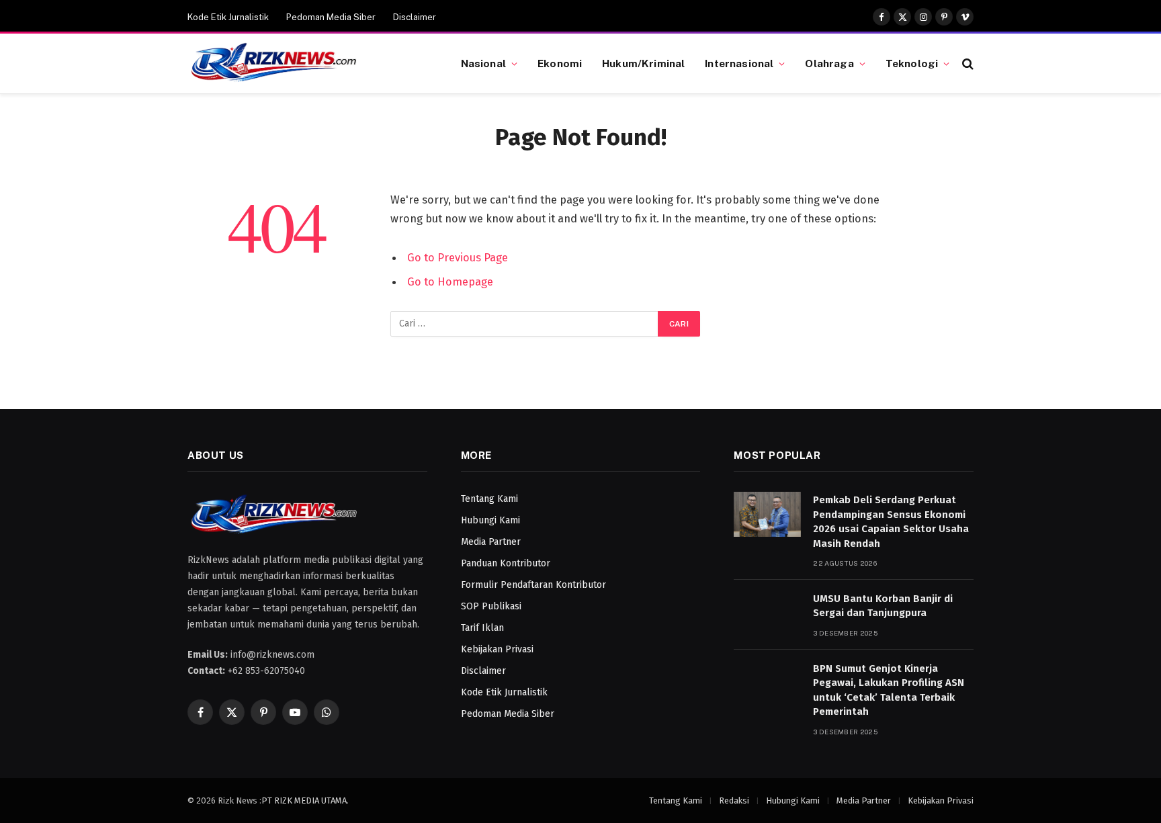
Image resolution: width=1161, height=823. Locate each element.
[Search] (966, 63)
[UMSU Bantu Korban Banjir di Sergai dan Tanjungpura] (767, 613)
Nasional (483, 63)
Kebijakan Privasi (497, 649)
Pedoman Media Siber (331, 17)
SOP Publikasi (491, 606)
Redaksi (734, 800)
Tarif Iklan (482, 628)
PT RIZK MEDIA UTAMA (304, 800)
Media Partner (491, 542)
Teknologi (912, 63)
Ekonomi (560, 63)
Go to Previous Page (457, 257)
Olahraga (829, 63)
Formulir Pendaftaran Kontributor (533, 585)
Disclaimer (414, 17)
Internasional (739, 63)
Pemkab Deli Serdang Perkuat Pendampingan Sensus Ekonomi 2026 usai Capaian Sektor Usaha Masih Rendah (891, 521)
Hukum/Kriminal (643, 63)
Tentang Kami (489, 499)
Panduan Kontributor (505, 563)
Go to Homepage (450, 281)
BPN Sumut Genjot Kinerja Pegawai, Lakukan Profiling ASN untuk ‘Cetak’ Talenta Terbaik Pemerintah (888, 690)
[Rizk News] (307, 64)
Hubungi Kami (490, 520)
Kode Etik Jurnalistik (228, 17)
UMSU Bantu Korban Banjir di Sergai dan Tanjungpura (883, 606)
